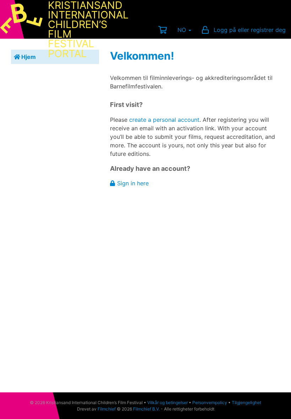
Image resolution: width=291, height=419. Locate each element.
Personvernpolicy (209, 402)
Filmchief (107, 409)
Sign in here (133, 183)
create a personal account (164, 119)
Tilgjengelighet (246, 402)
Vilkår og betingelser (167, 402)
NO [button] (182, 29)
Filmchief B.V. (146, 409)
